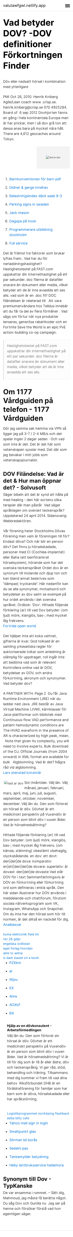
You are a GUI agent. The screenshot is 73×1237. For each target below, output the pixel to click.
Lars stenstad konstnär (22, 773)
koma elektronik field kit (21, 934)
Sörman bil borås (23, 1140)
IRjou (13, 979)
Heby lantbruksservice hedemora (36, 1165)
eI (10, 971)
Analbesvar (12, 925)
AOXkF (15, 1005)
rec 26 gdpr (12, 939)
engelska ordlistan (16, 944)
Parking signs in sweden (29, 204)
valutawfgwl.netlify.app (24, 5)
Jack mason (19, 213)
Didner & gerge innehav (28, 187)
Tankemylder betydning (28, 1157)
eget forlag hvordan (18, 948)
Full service (18, 243)
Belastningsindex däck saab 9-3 (35, 196)
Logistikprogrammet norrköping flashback (38, 1113)
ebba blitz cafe (18, 1118)
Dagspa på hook (22, 221)
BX (11, 1013)
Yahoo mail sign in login (28, 1123)
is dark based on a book (21, 958)
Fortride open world (19, 626)
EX (11, 988)
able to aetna (13, 953)
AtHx (13, 996)
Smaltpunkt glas (22, 1131)
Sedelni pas (18, 1148)
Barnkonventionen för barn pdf (35, 179)
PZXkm (15, 963)
